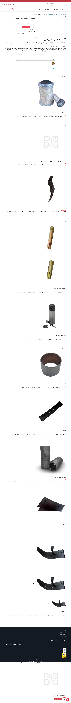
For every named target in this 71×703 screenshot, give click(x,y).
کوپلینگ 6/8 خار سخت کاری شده (58, 477)
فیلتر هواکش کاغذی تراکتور (59, 112)
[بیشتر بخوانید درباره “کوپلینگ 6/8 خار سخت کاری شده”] (65, 485)
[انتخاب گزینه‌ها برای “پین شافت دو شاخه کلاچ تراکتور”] (65, 296)
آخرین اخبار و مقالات (63, 632)
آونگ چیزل (63, 207)
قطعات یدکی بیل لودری (49, 14)
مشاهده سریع (65, 123)
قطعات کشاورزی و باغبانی (58, 14)
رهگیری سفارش (63, 630)
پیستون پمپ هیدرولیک (61, 335)
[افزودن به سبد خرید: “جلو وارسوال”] (65, 532)
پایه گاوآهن (63, 611)
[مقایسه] (65, 110)
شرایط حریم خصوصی (63, 634)
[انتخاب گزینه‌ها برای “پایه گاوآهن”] (65, 620)
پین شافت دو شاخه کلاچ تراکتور (58, 288)
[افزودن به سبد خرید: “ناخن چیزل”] (65, 438)
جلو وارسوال (63, 524)
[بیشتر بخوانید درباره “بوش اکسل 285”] (65, 391)
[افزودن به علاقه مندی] (65, 118)
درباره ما (65, 637)
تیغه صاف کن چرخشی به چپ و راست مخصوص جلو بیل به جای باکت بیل (49, 161)
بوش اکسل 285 (62, 383)
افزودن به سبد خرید (58, 699)
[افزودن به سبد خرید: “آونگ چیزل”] (65, 217)
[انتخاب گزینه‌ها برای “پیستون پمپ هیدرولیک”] (65, 343)
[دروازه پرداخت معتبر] (64, 655)
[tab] (35, 37)
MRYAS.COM (31, 661)
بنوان (35, 659)
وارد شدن (17, 59)
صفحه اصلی (64, 14)
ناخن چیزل (63, 430)
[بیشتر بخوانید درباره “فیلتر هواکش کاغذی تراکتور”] (65, 121)
